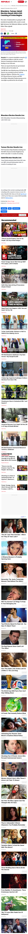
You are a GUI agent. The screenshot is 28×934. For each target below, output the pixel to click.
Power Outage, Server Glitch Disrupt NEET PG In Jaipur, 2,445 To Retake (13, 263)
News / (2, 5)
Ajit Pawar (23, 194)
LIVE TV (21, 1)
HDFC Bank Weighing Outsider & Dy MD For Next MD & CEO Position (9, 458)
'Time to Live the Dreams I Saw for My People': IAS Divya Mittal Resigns (12, 239)
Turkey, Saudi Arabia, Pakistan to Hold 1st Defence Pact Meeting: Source (13, 332)
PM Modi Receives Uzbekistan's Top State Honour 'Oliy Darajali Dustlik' (13, 356)
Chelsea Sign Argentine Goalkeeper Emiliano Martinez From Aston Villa (14, 379)
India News (3, 266)
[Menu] (26, 2)
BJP (26, 57)
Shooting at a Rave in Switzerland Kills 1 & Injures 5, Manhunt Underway (8, 478)
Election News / (7, 5)
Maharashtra (9, 198)
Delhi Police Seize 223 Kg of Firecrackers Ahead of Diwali (12, 286)
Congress (21, 74)
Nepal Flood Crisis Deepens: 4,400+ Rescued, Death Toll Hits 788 (14, 309)
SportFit (3, 382)
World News (3, 312)
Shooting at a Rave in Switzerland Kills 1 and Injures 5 (14, 402)
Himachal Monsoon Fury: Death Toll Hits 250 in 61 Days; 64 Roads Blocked (14, 425)
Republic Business (5, 462)
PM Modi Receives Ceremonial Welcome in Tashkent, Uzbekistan (13, 448)
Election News (4, 31)
